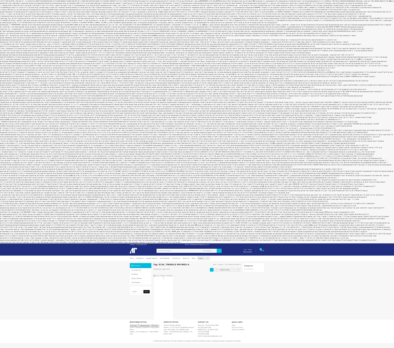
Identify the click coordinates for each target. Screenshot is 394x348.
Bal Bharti (134, 274)
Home (234, 325)
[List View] (216, 270)
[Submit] (219, 251)
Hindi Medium (135, 282)
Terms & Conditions (238, 329)
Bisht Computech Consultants (231, 341)
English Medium (136, 278)
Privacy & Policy (237, 327)
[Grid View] (212, 270)
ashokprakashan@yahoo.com (212, 336)
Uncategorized (136, 270)
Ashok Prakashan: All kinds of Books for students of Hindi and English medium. (184, 341)
